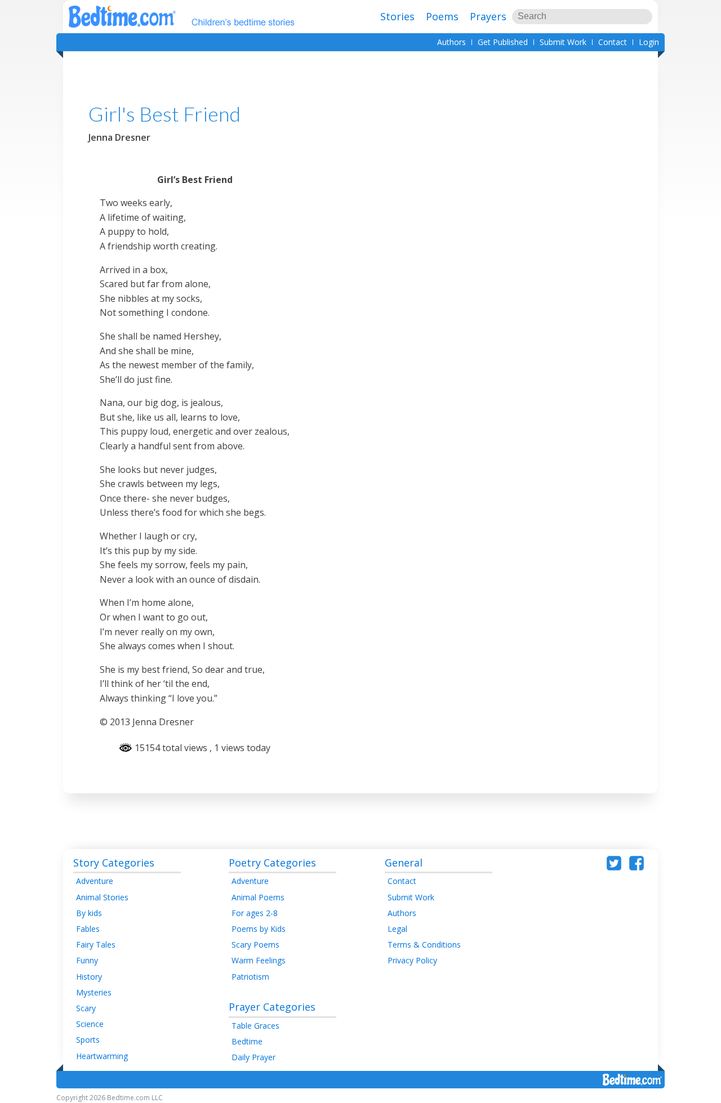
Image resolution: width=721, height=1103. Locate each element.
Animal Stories (102, 897)
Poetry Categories (272, 862)
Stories (397, 16)
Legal (397, 928)
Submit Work (563, 42)
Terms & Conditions (424, 944)
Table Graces (255, 1025)
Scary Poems (255, 944)
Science (90, 1024)
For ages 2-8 (255, 913)
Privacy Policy (412, 960)
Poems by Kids (259, 928)
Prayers (488, 16)
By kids (89, 913)
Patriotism (250, 976)
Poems (442, 16)
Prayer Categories (272, 1006)
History (89, 976)
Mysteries (94, 992)
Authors (451, 42)
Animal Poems (258, 897)
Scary (86, 1008)
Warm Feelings (259, 960)
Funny (87, 960)
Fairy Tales (95, 944)
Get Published (503, 42)
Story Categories (113, 862)
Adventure (94, 881)
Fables (88, 928)
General (403, 862)
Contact (612, 42)
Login (649, 42)
